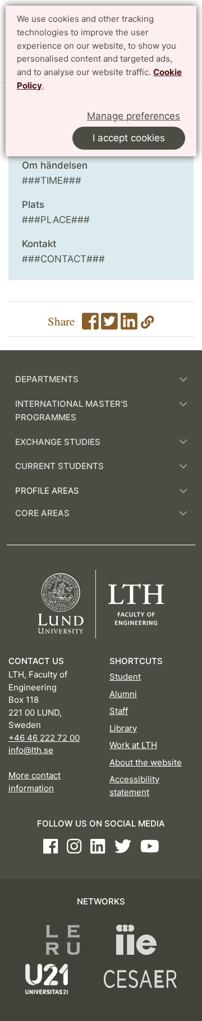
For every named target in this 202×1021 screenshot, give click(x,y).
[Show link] (147, 324)
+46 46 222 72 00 (44, 737)
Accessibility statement (134, 785)
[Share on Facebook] (90, 324)
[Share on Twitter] (109, 324)
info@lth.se (30, 750)
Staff (118, 711)
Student (125, 676)
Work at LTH (133, 745)
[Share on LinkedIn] (129, 324)
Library (123, 728)
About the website (145, 762)
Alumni (123, 694)
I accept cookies (129, 137)
